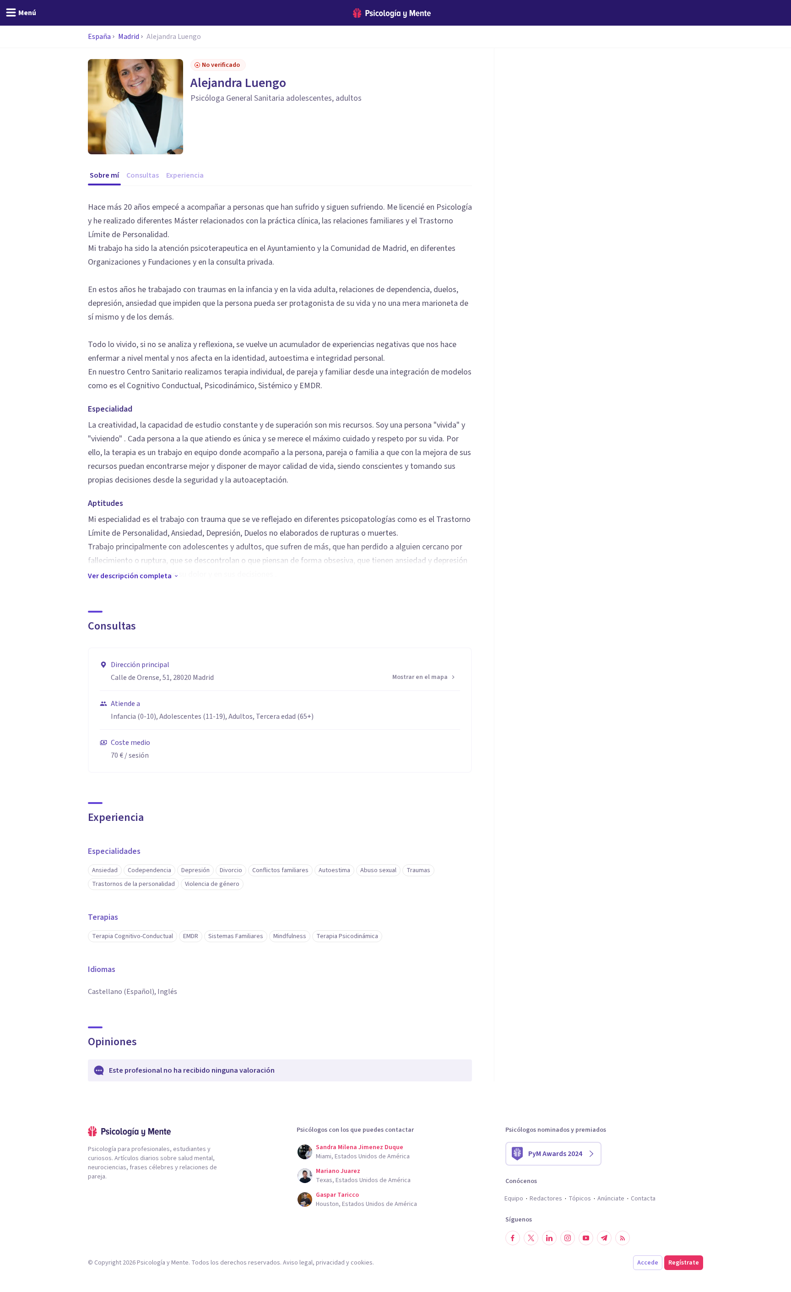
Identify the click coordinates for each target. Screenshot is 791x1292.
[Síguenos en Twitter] (531, 1238)
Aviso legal (298, 1262)
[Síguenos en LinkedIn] (549, 1238)
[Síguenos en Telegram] (604, 1238)
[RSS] (622, 1238)
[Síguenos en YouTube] (586, 1238)
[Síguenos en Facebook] (512, 1238)
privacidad (330, 1262)
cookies (362, 1262)
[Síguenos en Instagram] (567, 1238)
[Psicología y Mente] (392, 13)
